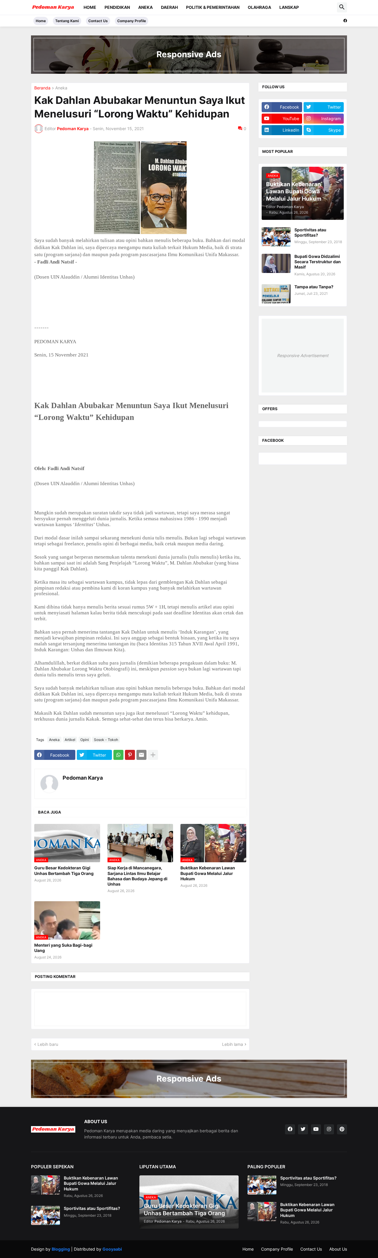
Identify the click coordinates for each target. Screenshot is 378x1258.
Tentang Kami (67, 21)
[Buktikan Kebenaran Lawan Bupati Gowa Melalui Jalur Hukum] (45, 1185)
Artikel (70, 739)
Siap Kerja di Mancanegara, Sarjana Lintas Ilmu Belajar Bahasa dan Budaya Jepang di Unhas (137, 875)
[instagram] (329, 1129)
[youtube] (316, 1129)
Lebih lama (232, 1044)
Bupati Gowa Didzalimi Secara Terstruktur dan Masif (317, 261)
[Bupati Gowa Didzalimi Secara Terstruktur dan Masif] (276, 263)
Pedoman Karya (83, 778)
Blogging (61, 1249)
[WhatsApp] (118, 755)
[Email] (141, 755)
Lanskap (289, 7)
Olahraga (259, 7)
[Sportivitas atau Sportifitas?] (276, 236)
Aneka (145, 7)
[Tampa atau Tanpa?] (276, 293)
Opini (84, 739)
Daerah (169, 7)
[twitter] (303, 1129)
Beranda (42, 88)
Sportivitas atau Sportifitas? (310, 232)
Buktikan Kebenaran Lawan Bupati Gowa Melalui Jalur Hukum (207, 873)
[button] (342, 7)
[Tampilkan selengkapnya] (153, 755)
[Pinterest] (130, 755)
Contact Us (98, 21)
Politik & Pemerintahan (212, 7)
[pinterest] (342, 1129)
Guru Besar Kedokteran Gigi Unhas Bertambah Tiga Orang (64, 870)
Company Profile (131, 21)
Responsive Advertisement (302, 355)
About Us (338, 1249)
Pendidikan (117, 7)
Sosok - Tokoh (106, 739)
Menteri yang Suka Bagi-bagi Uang (63, 948)
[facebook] (345, 20)
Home (90, 7)
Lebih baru (48, 1044)
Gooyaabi (112, 1249)
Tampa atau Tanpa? (313, 286)
